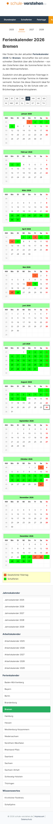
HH (33, 98)
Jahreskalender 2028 (14, 620)
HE (39, 98)
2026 (21, 29)
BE (17, 98)
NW (11, 103)
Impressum (39, 816)
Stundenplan (10, 19)
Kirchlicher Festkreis (14, 797)
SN (27, 103)
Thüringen (9, 783)
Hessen (8, 723)
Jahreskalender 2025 (14, 600)
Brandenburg (11, 702)
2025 (11, 29)
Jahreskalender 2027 (14, 613)
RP (17, 103)
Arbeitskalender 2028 (15, 661)
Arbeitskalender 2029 (15, 668)
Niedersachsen (12, 736)
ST (33, 103)
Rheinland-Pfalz (12, 749)
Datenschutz (26, 819)
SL (22, 103)
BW (6, 98)
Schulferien (26, 19)
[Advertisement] (28, 10)
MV (44, 98)
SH (38, 103)
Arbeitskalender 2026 (15, 648)
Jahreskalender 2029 (14, 627)
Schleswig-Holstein (14, 776)
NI (6, 103)
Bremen (8, 709)
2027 (31, 29)
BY (12, 98)
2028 (41, 29)
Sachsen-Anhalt (12, 770)
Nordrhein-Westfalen (14, 743)
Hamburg (9, 716)
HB (28, 98)
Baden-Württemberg (14, 682)
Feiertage (41, 19)
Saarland (9, 756)
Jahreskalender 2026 (14, 606)
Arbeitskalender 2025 (15, 641)
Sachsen (9, 763)
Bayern (8, 689)
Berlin (7, 696)
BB (22, 98)
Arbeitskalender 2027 (15, 654)
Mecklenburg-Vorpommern (17, 729)
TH (43, 103)
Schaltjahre (10, 804)
